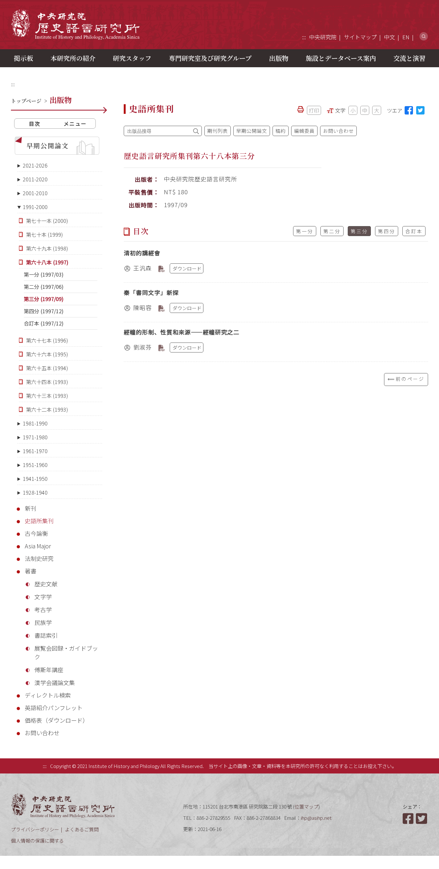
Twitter (422, 818)
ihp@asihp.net (316, 817)
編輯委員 (304, 130)
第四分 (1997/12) (44, 311)
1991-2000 (35, 207)
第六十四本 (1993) (47, 382)
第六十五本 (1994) (47, 368)
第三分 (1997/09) (44, 299)
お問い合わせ (42, 732)
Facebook (409, 818)
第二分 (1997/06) (44, 286)
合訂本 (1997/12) (44, 323)
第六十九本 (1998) (47, 248)
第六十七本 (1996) (47, 340)
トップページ (26, 101)
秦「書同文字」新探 (151, 292)
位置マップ (306, 806)
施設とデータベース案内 (341, 58)
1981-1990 (35, 423)
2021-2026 (35, 165)
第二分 (332, 231)
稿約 (280, 130)
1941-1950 (35, 478)
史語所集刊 (39, 521)
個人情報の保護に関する (37, 840)
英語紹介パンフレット (54, 707)
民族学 (43, 622)
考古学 (43, 609)
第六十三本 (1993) (47, 395)
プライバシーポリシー (35, 829)
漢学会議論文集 (54, 682)
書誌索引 (46, 635)
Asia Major (38, 546)
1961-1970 (35, 451)
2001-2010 (35, 193)
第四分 (386, 231)
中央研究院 (322, 37)
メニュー (75, 123)
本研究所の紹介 (72, 58)
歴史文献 (46, 584)
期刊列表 (217, 130)
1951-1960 (35, 465)
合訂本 (414, 231)
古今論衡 (36, 533)
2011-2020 (35, 179)
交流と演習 (409, 58)
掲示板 (23, 58)
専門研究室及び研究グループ (210, 58)
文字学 (43, 596)
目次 (34, 123)
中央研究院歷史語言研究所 (75, 24)
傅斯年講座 (48, 669)
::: (304, 37)
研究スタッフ (132, 58)
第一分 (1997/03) (44, 274)
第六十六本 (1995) (47, 354)
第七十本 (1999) (44, 234)
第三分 (359, 231)
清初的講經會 (142, 253)
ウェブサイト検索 (423, 36)
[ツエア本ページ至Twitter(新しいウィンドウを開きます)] (420, 110)
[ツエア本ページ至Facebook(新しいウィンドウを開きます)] (409, 110)
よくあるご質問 (82, 829)
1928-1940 (35, 492)
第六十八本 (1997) (47, 262)
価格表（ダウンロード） (56, 720)
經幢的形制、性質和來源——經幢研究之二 (181, 332)
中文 (389, 37)
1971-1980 (35, 437)
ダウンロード (187, 268)
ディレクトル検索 (48, 695)
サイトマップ (360, 37)
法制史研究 (39, 558)
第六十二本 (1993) (47, 409)
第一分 (304, 231)
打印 (314, 110)
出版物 (278, 58)
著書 (30, 571)
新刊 (30, 508)
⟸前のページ (406, 378)
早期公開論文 (47, 145)
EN (405, 37)
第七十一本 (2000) (47, 220)
